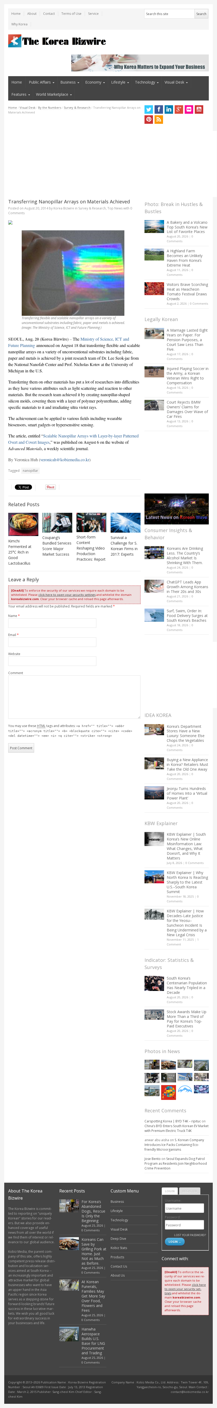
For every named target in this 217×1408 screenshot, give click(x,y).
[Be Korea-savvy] (57, 40)
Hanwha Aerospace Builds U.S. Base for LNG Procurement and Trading (93, 1341)
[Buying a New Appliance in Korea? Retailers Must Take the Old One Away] (154, 763)
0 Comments (199, 303)
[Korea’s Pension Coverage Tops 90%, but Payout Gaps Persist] (168, 1078)
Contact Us (119, 1266)
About (32, 13)
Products (117, 1257)
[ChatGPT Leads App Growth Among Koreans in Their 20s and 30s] (154, 586)
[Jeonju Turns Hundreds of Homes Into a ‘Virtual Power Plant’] (154, 792)
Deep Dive (118, 1238)
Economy (93, 82)
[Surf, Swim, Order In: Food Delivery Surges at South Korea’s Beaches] (154, 615)
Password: (172, 1217)
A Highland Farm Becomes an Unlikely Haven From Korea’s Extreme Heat (184, 258)
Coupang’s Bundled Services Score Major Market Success (56, 546)
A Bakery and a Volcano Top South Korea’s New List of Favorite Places (187, 227)
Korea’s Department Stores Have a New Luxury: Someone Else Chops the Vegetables (186, 733)
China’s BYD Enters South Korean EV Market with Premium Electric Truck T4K (176, 1128)
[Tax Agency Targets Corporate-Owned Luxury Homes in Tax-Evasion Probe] (201, 1077)
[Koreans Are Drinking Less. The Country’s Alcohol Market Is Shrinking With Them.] (154, 552)
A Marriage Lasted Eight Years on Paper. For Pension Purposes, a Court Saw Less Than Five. (187, 340)
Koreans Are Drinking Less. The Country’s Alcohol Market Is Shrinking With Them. (185, 555)
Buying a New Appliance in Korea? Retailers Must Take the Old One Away (187, 764)
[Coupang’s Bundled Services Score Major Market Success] (57, 523)
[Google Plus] (179, 109)
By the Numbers (49, 107)
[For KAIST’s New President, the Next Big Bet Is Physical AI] (185, 1077)
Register (189, 1191)
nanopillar (30, 470)
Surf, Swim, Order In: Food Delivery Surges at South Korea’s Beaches (187, 615)
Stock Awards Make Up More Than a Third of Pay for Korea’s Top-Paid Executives (186, 1018)
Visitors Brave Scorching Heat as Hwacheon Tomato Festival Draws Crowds (187, 291)
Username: (173, 1200)
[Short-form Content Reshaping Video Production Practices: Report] (91, 522)
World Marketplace (52, 94)
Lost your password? (190, 1235)
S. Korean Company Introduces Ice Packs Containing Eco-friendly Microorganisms (174, 1145)
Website (14, 654)
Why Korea (19, 24)
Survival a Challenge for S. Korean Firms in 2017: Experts (124, 546)
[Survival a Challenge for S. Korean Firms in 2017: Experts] (126, 523)
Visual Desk (174, 82)
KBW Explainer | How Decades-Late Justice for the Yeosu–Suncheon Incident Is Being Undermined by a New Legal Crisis (187, 922)
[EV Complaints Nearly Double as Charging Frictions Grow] (151, 1078)
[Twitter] (148, 109)
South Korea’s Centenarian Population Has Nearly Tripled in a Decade (187, 985)
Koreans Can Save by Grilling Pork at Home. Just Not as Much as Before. (94, 1251)
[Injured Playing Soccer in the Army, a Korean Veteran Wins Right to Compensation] (154, 371)
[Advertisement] (74, 157)
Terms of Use (71, 13)
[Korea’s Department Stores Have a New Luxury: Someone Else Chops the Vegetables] (154, 729)
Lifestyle (118, 82)
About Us (118, 1275)
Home (16, 13)
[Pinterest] (148, 119)
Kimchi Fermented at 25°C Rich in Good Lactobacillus (19, 552)
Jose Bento (152, 1158)
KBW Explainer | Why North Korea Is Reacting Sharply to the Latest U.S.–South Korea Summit (187, 882)
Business (68, 82)
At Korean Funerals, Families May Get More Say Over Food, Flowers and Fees (93, 1296)
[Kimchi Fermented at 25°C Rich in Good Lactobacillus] (23, 524)
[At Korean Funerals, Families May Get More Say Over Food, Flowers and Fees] (185, 1064)
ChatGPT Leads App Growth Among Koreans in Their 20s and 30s (187, 586)
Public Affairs (40, 82)
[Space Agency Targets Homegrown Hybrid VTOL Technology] (151, 1090)
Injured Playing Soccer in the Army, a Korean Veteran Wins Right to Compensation (188, 375)
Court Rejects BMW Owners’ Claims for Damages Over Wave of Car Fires (187, 409)
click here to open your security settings (67, 595)
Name (14, 616)
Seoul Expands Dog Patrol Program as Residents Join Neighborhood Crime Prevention (175, 1163)
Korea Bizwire (63, 208)
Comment (15, 673)
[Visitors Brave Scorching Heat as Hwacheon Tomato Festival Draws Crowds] (154, 288)
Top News (115, 208)
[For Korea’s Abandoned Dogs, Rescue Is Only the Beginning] (151, 1064)
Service (93, 13)
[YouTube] (199, 109)
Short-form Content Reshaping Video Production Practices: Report (91, 548)
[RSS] (159, 119)
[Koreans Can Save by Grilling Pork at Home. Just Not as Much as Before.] (168, 1064)
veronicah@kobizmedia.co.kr (64, 459)
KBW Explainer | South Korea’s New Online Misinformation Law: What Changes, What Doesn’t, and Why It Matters (186, 846)
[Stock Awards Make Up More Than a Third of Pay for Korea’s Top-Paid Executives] (154, 1014)
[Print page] (74, 222)
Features (18, 94)
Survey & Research (77, 107)
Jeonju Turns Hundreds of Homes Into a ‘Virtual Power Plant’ (187, 793)
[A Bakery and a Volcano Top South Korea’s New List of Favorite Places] (154, 226)
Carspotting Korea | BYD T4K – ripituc (172, 1121)
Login (170, 1191)
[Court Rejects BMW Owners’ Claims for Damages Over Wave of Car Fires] (154, 405)
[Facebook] (159, 109)
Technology (145, 82)
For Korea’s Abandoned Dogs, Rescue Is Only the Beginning (93, 1211)
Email (13, 635)
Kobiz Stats (119, 1248)
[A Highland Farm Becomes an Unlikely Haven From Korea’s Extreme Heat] (154, 254)
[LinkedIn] (169, 109)
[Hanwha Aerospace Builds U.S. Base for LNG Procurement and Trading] (201, 1065)
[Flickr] (189, 109)
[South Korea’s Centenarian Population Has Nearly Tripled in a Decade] (154, 983)
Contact (49, 13)
